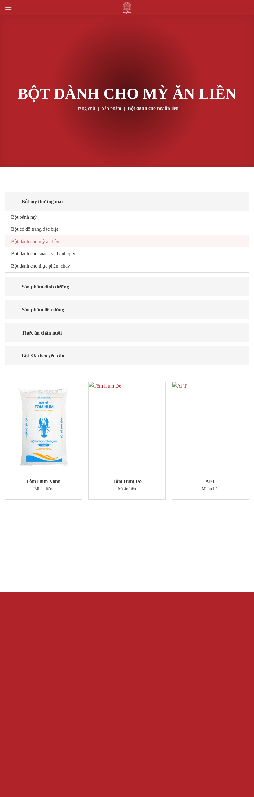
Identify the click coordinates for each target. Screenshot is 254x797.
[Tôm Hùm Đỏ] (127, 428)
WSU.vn (20, 788)
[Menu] (8, 7)
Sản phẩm (111, 108)
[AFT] (210, 428)
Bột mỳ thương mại (42, 201)
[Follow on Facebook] (243, 782)
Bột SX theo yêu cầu (43, 355)
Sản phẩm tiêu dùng (43, 309)
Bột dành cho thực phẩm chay (40, 266)
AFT (210, 481)
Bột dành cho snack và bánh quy (43, 253)
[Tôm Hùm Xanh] (43, 428)
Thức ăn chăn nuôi (42, 332)
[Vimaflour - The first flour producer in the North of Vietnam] (127, 7)
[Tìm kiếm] (19, 8)
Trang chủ (85, 108)
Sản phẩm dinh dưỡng (45, 286)
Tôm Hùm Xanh (43, 481)
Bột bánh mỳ (24, 217)
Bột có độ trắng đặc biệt (34, 229)
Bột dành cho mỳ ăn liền (35, 241)
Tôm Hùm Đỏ (127, 481)
